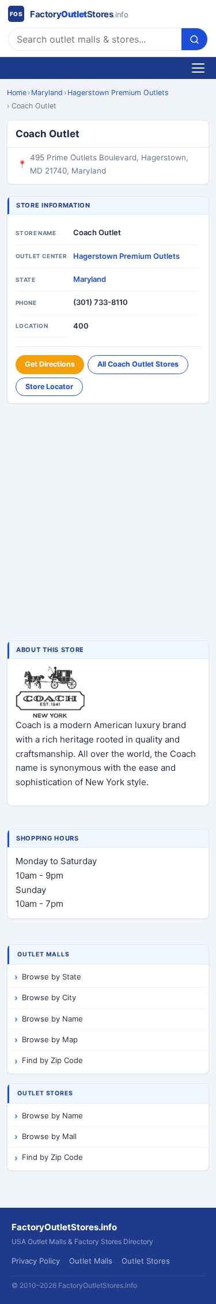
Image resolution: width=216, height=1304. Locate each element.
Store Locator (49, 386)
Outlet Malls (90, 1260)
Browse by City (49, 997)
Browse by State (51, 976)
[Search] (194, 39)
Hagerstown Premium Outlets (118, 92)
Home (16, 92)
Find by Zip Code (52, 1060)
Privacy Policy (36, 1260)
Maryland (47, 92)
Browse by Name (52, 1018)
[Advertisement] (108, 523)
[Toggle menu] (198, 68)
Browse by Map (50, 1039)
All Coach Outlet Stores (138, 364)
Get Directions (50, 364)
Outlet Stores (146, 1260)
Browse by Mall (49, 1136)
